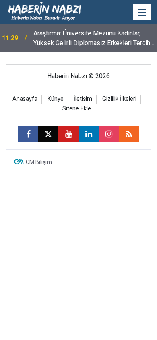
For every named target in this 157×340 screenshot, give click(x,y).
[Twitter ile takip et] (48, 134)
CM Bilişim (39, 162)
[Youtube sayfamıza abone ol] (68, 134)
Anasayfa (24, 98)
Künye (56, 98)
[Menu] (142, 12)
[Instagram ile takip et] (109, 134)
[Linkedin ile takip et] (88, 134)
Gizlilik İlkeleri (119, 98)
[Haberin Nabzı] (44, 11)
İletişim (83, 98)
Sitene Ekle (76, 108)
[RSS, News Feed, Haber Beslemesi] (129, 134)
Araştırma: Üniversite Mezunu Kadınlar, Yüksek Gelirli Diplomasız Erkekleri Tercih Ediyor (91, 38)
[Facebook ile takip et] (28, 134)
